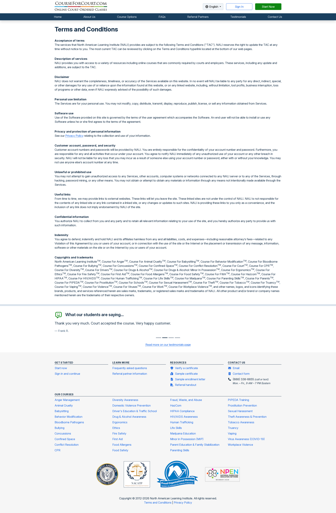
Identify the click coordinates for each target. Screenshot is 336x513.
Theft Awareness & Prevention (247, 416)
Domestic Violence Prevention (131, 405)
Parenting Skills (179, 450)
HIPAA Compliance (182, 411)
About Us (89, 17)
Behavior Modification (68, 416)
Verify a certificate (186, 368)
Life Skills (176, 428)
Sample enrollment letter (190, 379)
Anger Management (67, 400)
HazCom (175, 405)
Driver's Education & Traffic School (134, 411)
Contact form (241, 373)
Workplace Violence (240, 444)
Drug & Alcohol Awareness (129, 416)
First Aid (117, 439)
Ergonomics (119, 422)
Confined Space (65, 439)
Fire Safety (119, 433)
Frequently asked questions (129, 368)
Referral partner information (129, 373)
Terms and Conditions (158, 502)
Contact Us (275, 17)
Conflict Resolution (67, 444)
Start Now (268, 6)
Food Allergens (121, 444)
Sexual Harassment (240, 411)
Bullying (59, 428)
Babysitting (62, 411)
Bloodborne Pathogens (69, 422)
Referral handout (185, 385)
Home (58, 17)
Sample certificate (186, 373)
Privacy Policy (74, 135)
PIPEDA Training (238, 400)
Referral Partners (198, 17)
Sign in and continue (67, 373)
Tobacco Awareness (241, 422)
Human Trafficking (181, 422)
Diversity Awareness (125, 400)
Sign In (239, 6)
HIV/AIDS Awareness (184, 416)
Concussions (63, 433)
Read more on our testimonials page (168, 344)
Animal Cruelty (64, 405)
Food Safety (120, 450)
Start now (61, 368)
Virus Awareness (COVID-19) (246, 439)
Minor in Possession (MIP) (187, 439)
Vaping (232, 433)
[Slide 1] (164, 338)
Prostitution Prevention (242, 405)
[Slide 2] (171, 338)
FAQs (162, 17)
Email (236, 368)
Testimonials (238, 17)
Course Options (127, 17)
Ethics (116, 428)
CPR (57, 450)
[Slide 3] (177, 338)
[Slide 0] (158, 338)
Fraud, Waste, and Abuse (186, 400)
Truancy (233, 428)
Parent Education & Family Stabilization (194, 444)
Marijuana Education (183, 433)
